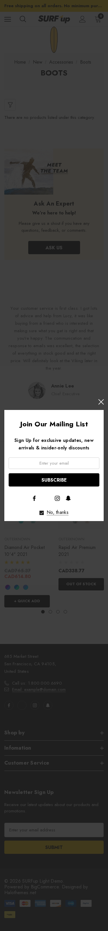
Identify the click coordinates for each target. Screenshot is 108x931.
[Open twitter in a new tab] (46, 498)
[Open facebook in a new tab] (34, 498)
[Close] (101, 402)
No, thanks (58, 512)
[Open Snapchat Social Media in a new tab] (68, 498)
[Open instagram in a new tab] (57, 498)
